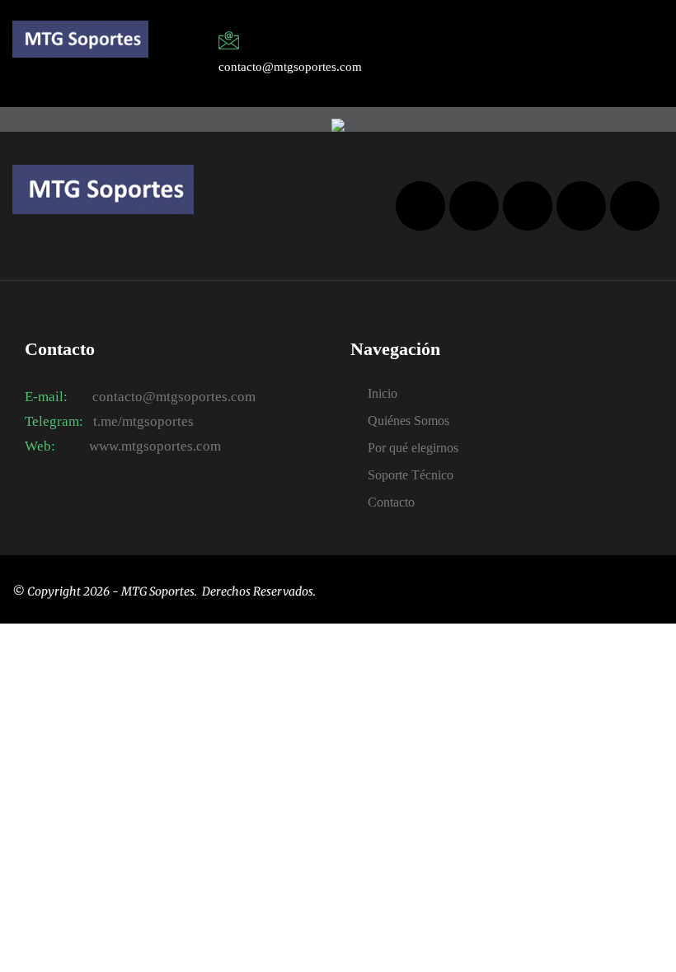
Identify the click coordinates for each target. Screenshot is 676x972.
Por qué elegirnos (413, 448)
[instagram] (548, 44)
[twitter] (528, 44)
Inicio (382, 393)
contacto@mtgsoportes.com (174, 396)
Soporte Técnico (410, 475)
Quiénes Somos (408, 421)
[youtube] (581, 206)
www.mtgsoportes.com (153, 446)
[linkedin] (568, 44)
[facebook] (509, 44)
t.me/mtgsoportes (143, 421)
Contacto (391, 502)
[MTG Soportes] (80, 39)
